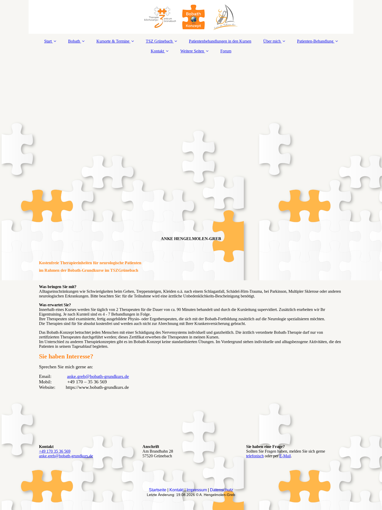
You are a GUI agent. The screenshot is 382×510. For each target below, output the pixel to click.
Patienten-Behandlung (315, 41)
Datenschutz (221, 490)
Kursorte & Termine (112, 41)
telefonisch (255, 456)
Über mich (272, 41)
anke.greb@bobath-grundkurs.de (98, 376)
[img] (191, 17)
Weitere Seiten (192, 51)
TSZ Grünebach (159, 41)
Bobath (74, 41)
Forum (225, 51)
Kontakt (157, 51)
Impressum (197, 490)
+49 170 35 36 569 (54, 451)
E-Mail (285, 456)
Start (48, 41)
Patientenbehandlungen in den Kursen (220, 41)
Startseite (157, 490)
